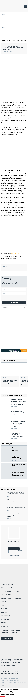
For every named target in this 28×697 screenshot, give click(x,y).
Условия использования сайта (9, 678)
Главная (3, 14)
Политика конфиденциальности (10, 680)
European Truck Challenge (15, 253)
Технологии (4, 612)
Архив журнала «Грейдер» (7, 584)
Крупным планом (5, 619)
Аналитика (4, 608)
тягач (20, 262)
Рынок (2, 605)
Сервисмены (4, 622)
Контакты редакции (6, 587)
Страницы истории (6, 615)
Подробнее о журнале (14, 555)
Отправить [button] (2, 696)
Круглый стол (4, 626)
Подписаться (14, 302)
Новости (3, 27)
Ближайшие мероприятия (7, 594)
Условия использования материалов (11, 598)
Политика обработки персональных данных (13, 682)
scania (16, 262)
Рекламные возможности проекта (10, 591)
